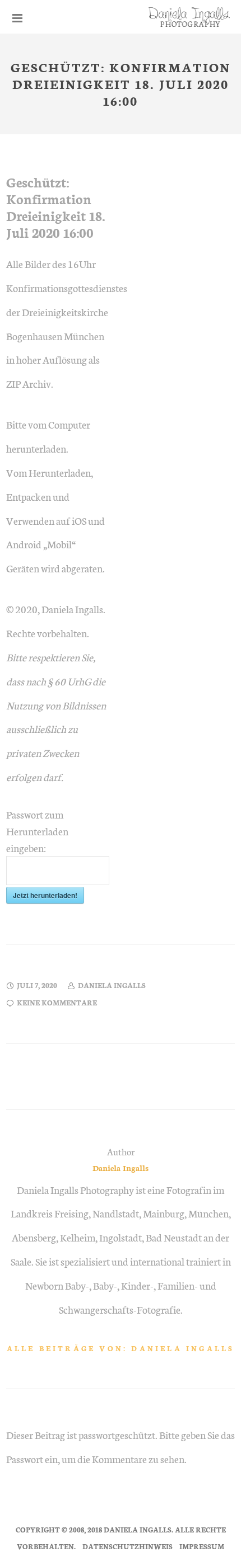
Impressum (201, 1546)
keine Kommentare (57, 1002)
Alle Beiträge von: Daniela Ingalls (121, 1348)
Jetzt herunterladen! (45, 895)
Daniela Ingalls (120, 1167)
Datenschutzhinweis (127, 1546)
